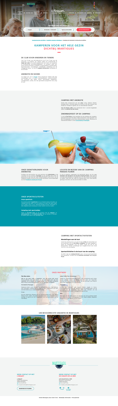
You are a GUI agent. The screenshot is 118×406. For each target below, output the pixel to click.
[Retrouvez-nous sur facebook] (60, 388)
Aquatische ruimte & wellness (37, 13)
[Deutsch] (94, 6)
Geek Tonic (55, 397)
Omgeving (97, 12)
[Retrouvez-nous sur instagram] (63, 388)
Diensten (45, 12)
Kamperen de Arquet (20, 13)
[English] (94, 3)
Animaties (71, 12)
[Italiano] (94, 7)
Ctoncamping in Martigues (82, 120)
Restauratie (80, 12)
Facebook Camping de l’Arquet (34, 179)
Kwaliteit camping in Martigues (54, 40)
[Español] (94, 5)
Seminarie (89, 12)
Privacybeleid (75, 397)
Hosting (28, 12)
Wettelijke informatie (65, 397)
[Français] (94, 2)
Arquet (35, 76)
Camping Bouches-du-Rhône (39, 40)
